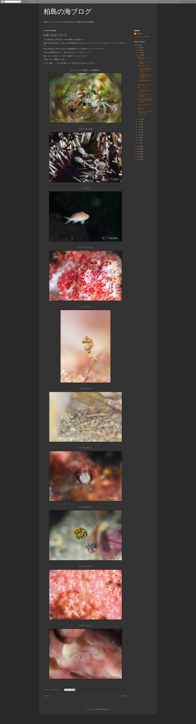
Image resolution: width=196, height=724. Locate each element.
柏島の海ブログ (68, 11)
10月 (139, 119)
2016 (138, 157)
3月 (139, 137)
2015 (138, 159)
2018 (138, 151)
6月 (139, 129)
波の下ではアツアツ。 (144, 66)
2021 (138, 50)
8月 (139, 124)
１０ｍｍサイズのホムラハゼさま (144, 91)
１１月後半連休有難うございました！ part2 (144, 70)
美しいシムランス (143, 87)
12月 (139, 52)
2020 (138, 146)
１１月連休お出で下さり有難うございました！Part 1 (145, 76)
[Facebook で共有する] (72, 690)
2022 (138, 47)
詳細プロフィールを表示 (141, 36)
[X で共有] (70, 690)
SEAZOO (139, 33)
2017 (138, 154)
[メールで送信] (65, 690)
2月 (139, 140)
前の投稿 (124, 696)
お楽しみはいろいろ (144, 85)
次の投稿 (47, 696)
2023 (138, 45)
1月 (139, 143)
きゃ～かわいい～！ (144, 116)
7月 (139, 127)
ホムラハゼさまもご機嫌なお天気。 (144, 112)
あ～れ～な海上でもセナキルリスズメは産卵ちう (145, 100)
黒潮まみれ (141, 109)
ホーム (85, 696)
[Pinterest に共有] (74, 690)
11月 (139, 55)
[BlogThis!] (67, 690)
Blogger (108, 709)
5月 (139, 132)
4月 (139, 135)
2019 (138, 149)
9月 (139, 122)
